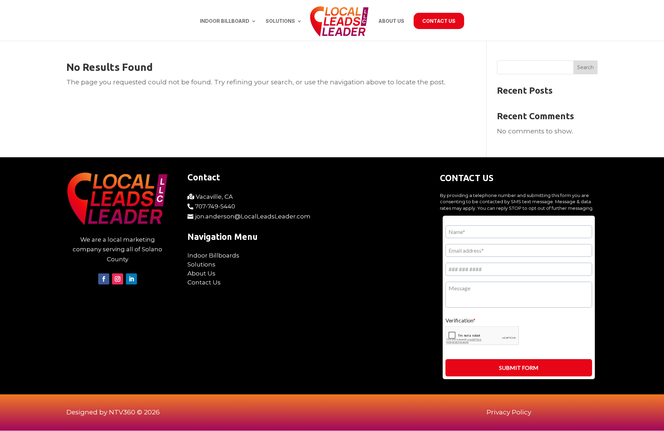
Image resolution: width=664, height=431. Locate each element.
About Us (391, 21)
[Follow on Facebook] (103, 278)
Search (585, 67)
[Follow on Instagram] (117, 278)
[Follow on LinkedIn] (131, 278)
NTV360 (122, 412)
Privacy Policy (509, 412)
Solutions (280, 21)
